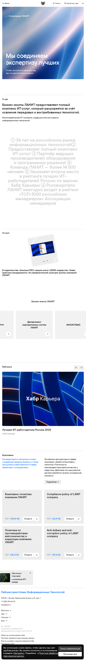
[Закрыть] (30, 573)
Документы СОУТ (7, 644)
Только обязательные (70, 648)
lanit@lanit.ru (6, 605)
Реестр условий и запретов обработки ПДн (17, 641)
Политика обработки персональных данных (17, 638)
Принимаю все (70, 654)
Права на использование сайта (13, 635)
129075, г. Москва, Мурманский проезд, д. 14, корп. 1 (21, 598)
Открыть (28, 518)
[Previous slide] (76, 367)
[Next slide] (81, 367)
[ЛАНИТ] (43, 3)
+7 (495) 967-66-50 (8, 601)
